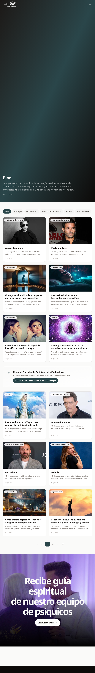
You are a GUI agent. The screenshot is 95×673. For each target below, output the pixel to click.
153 (62, 544)
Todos (7, 211)
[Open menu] (89, 4)
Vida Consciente (83, 211)
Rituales (69, 211)
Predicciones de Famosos (51, 211)
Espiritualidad (31, 211)
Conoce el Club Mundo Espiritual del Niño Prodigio (35, 380)
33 (53, 544)
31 (42, 544)
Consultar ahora (46, 622)
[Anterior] (27, 544)
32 (47, 544)
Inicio (5, 194)
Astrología (18, 211)
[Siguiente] (68, 544)
